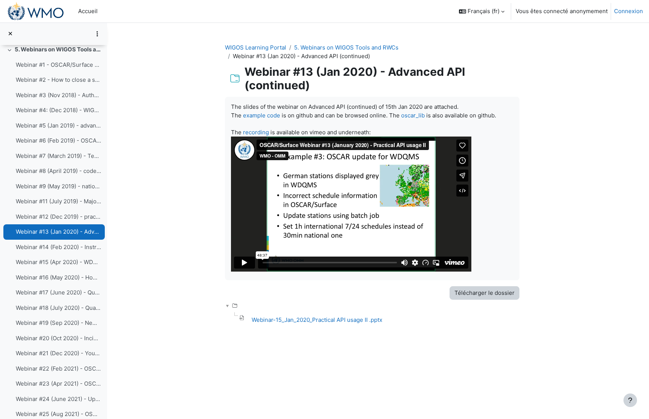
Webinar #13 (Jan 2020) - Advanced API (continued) (58, 231)
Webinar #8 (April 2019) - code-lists (58, 170)
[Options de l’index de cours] (97, 34)
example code (261, 115)
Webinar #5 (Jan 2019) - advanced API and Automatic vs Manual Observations (58, 125)
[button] (481, 11)
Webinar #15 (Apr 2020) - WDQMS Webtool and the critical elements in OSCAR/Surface (58, 262)
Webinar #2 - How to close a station (58, 79)
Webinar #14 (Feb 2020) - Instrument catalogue (58, 247)
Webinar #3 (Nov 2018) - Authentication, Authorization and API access (58, 95)
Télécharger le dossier (484, 292)
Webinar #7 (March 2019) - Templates (58, 155)
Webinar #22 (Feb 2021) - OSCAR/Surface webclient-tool (58, 368)
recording (256, 132)
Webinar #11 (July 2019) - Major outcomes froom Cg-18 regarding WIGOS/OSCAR (58, 201)
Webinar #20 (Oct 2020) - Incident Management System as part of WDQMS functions (58, 338)
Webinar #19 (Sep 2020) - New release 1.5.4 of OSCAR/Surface (58, 322)
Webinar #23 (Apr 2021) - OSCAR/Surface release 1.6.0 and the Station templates (58, 383)
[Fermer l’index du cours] (10, 34)
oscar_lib (413, 115)
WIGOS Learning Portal (255, 47)
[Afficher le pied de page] (630, 400)
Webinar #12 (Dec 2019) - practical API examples (58, 216)
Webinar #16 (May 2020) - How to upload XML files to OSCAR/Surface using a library (58, 277)
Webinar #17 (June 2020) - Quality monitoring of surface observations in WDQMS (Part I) (58, 292)
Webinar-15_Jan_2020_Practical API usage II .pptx (317, 319)
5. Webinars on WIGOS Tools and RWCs (58, 49)
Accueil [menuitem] (88, 11)
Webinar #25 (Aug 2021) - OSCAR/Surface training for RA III (58, 413)
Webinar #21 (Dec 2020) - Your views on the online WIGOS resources (58, 353)
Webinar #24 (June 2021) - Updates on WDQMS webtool (58, 398)
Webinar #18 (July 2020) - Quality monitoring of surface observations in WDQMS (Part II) (58, 307)
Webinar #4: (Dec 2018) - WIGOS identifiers (58, 110)
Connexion (628, 11)
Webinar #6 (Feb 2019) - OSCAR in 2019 (58, 140)
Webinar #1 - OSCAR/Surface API (58, 64)
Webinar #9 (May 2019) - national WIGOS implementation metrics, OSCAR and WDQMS (58, 186)
